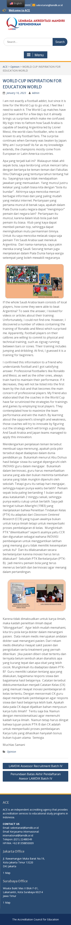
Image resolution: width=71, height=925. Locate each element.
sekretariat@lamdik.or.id (49, 5)
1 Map (6, 873)
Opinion (14, 66)
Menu (39, 55)
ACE (5, 66)
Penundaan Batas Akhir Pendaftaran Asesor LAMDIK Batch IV (36, 776)
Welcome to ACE (19, 10)
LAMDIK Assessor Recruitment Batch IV (35, 766)
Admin (35, 93)
